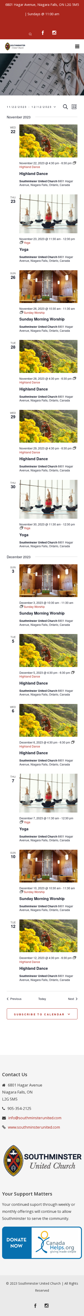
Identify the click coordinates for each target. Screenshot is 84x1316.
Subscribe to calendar (39, 1014)
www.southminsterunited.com (34, 1127)
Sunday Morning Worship (42, 319)
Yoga (23, 249)
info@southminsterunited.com (34, 1117)
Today (42, 999)
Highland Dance (33, 173)
